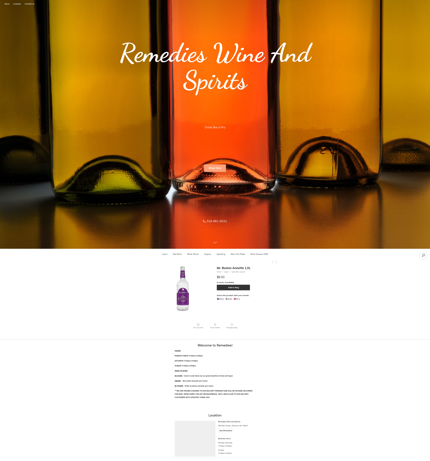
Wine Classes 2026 (259, 254)
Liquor (165, 254)
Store (7, 4)
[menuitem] (272, 262)
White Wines (193, 254)
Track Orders (215, 327)
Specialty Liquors (238, 272)
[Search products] (423, 255)
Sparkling (221, 254)
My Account (198, 327)
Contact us (29, 4)
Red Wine (177, 254)
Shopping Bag (231, 327)
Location (17, 4)
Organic (207, 254)
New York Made (238, 254)
